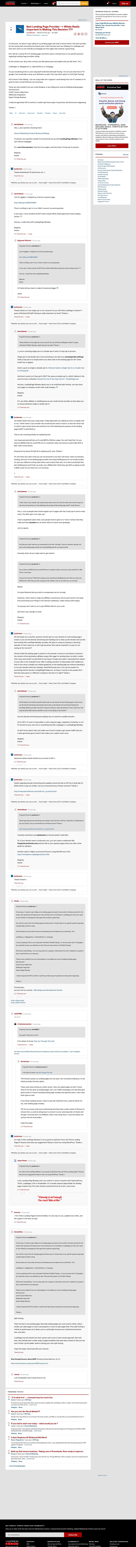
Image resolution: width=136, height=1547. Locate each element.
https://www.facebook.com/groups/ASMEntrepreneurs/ (29, 1363)
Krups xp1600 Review (18, 1002)
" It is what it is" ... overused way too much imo (32, 1397)
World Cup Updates (61, 1051)
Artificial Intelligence (104, 164)
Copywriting (101, 181)
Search (84, 3)
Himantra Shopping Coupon (45, 1051)
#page (55, 113)
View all (125, 155)
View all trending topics (16, 1466)
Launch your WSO (112, 42)
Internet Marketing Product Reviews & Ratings (31, 133)
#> (16, 113)
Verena (100, 29)
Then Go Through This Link (43, 1041)
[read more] (33, 1405)
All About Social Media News (24, 1051)
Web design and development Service (48, 990)
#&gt (11, 113)
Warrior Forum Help (104, 199)
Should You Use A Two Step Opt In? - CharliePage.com (58, 379)
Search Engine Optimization (106, 166)
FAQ (28, 1544)
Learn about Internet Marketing (78, 1544)
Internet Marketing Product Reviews (109, 185)
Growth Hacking (103, 174)
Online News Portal (17, 1000)
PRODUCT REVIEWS (33, 35)
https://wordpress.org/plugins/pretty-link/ (33, 854)
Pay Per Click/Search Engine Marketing (110, 170)
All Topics (101, 160)
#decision (22, 113)
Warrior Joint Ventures (105, 193)
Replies (14, 1407)
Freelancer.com (114, 1544)
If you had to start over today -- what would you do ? (34, 1423)
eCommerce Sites (103, 183)
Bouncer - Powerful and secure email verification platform (112, 127)
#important (31, 113)
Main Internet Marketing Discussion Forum (111, 162)
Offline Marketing (103, 178)
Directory (92, 1544)
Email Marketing (103, 172)
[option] (112, 116)
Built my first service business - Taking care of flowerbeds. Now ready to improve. (47, 1451)
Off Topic (28, 1400)
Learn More (112, 146)
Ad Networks (102, 168)
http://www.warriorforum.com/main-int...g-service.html (35, 791)
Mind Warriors (102, 187)
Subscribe (44, 35)
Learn (46, 3)
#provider (62, 113)
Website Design (102, 191)
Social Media (102, 176)
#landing (40, 113)
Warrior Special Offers (54, 1544)
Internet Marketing (31, 1426)
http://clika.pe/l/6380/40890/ (25, 203)
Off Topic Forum (103, 195)
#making (47, 113)
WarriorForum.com (104, 35)
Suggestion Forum (103, 201)
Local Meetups (102, 197)
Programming (102, 189)
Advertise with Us (82, 20)
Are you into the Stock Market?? (25, 1411)
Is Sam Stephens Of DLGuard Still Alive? (29, 1437)
